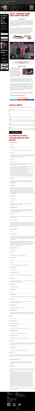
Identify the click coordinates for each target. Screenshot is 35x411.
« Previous (20, 391)
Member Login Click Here (5, 2)
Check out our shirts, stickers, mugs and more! (8, 1)
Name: (2, 32)
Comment (11, 109)
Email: (2, 36)
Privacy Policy (15, 409)
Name (10, 119)
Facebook (30, 99)
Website (10, 127)
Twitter (14, 99)
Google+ (22, 99)
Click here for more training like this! (17, 95)
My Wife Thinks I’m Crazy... (5, 55)
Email (10, 123)
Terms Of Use (19, 409)
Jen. (11, 159)
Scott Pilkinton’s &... (4, 58)
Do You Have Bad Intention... (5, 61)
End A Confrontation (21, 63)
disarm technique (17, 74)
